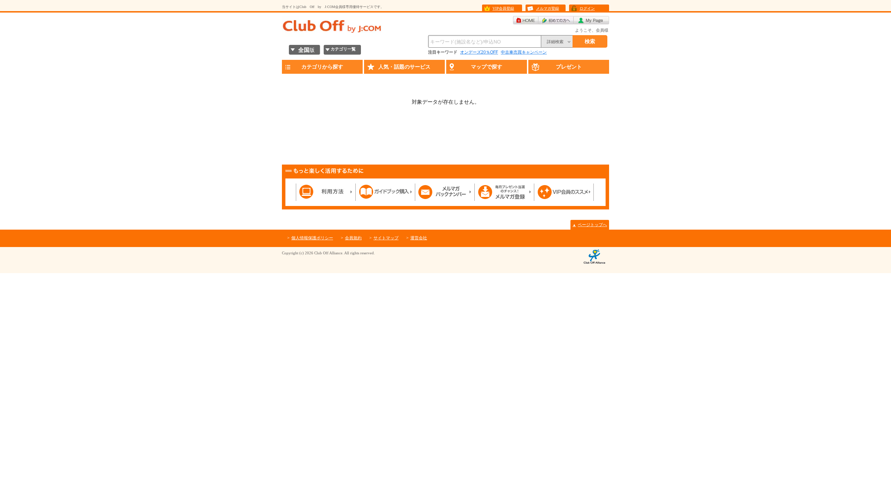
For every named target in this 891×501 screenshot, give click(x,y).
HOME (525, 20)
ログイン (587, 8)
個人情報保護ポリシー (312, 238)
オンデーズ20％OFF (479, 52)
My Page (591, 20)
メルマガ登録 (547, 8)
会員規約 (353, 238)
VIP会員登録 (503, 8)
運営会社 (418, 238)
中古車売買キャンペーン (524, 52)
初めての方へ (556, 20)
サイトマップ (386, 238)
